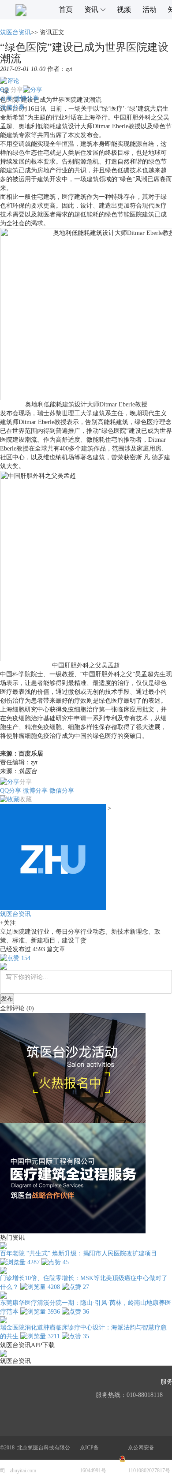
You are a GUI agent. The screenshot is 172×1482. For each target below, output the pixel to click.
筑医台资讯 (15, 32)
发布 (7, 998)
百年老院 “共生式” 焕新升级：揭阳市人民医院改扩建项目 (78, 1253)
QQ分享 (10, 790)
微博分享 (26, 98)
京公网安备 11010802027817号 (149, 1459)
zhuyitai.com (23, 1470)
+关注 (8, 923)
